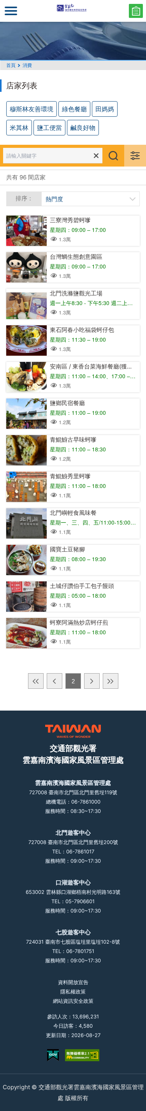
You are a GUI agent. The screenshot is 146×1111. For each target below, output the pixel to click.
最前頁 (36, 681)
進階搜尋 (135, 156)
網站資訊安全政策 (73, 1001)
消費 (27, 65)
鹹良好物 (82, 127)
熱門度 (54, 199)
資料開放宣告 (73, 982)
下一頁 (92, 681)
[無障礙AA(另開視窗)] (82, 1055)
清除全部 (96, 156)
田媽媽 (104, 108)
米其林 (19, 127)
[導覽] (11, 11)
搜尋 (113, 156)
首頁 (11, 65)
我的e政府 (53, 1055)
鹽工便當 (49, 127)
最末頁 (110, 681)
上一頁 (54, 681)
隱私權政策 (73, 991)
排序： (24, 198)
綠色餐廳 (74, 108)
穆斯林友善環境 (31, 108)
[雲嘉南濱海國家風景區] (73, 11)
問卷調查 (136, 11)
